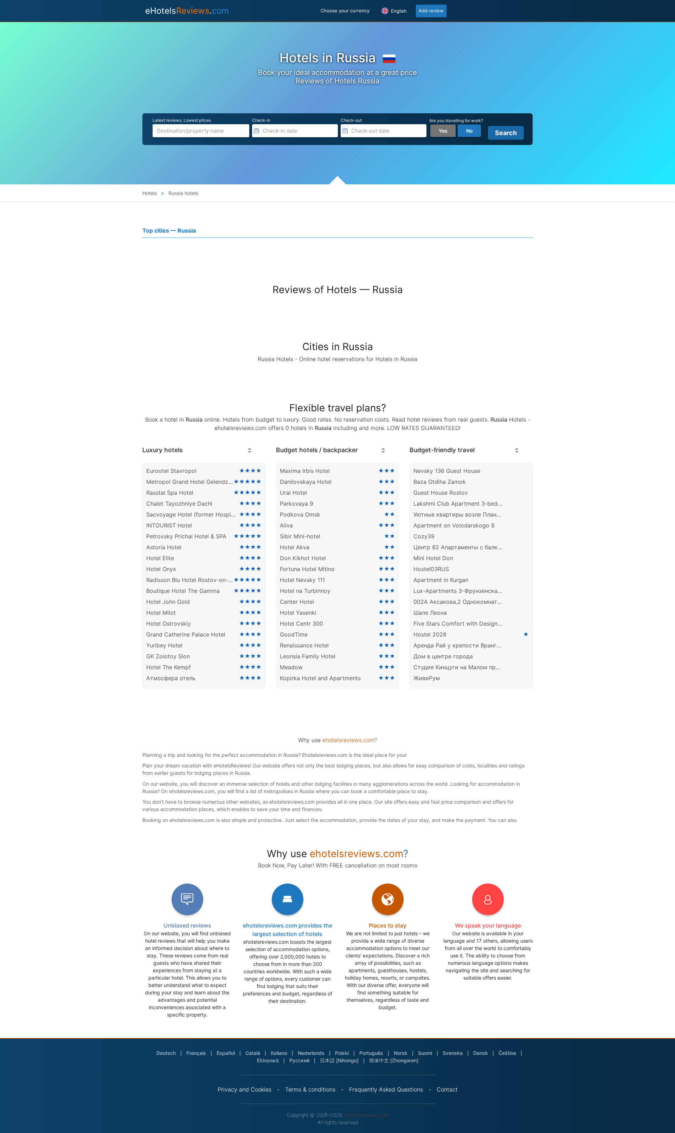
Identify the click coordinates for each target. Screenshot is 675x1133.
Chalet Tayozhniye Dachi (179, 503)
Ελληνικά (268, 1060)
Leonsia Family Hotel (307, 656)
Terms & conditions (310, 1089)
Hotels (149, 193)
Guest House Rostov (440, 492)
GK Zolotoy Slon (168, 656)
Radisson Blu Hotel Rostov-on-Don (189, 579)
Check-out (351, 120)
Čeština (507, 1053)
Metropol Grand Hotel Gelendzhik (189, 481)
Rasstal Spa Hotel (169, 492)
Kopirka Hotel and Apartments (320, 678)
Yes (443, 131)
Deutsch (166, 1053)
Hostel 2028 (429, 634)
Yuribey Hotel (164, 645)
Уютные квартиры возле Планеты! (458, 514)
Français (196, 1053)
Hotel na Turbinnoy (305, 590)
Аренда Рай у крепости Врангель (458, 645)
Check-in (261, 120)
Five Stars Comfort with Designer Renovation (458, 623)
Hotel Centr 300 (301, 623)
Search (506, 133)
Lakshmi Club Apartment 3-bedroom (458, 503)
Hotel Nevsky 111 (302, 579)
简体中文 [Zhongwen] (393, 1060)
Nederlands (311, 1053)
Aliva (286, 525)
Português (371, 1053)
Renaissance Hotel (304, 645)
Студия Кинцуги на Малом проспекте (458, 667)
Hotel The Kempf (168, 667)
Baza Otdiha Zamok (439, 481)
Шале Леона (430, 612)
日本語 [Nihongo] (339, 1060)
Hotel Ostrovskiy (168, 623)
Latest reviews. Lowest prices (182, 120)
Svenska (453, 1053)
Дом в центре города (443, 656)
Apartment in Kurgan (440, 579)
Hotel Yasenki (298, 612)
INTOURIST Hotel (169, 525)
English (398, 11)
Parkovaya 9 (296, 503)
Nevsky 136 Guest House (446, 470)
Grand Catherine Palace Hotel (185, 634)
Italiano (279, 1053)
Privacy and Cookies (244, 1089)
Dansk (480, 1053)
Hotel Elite (160, 558)
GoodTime (294, 634)
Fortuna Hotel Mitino (307, 568)
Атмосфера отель (170, 678)
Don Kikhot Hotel (303, 558)
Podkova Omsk (300, 514)
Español (226, 1053)
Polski (342, 1053)
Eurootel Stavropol (171, 470)
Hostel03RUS (431, 568)
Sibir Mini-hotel (300, 536)
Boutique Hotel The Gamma (183, 590)
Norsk (400, 1053)
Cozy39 (424, 536)
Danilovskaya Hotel (306, 481)
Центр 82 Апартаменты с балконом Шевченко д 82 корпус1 (458, 547)
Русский (299, 1060)
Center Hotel (297, 601)
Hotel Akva (294, 547)
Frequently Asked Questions (386, 1089)
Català (252, 1053)
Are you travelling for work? (456, 120)
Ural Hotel (293, 492)
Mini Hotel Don (433, 558)
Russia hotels (182, 193)
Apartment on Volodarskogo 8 (454, 525)
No (469, 131)
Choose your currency (345, 10)
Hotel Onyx (161, 568)
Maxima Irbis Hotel (305, 470)
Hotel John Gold (168, 601)
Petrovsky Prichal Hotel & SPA (186, 536)
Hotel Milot (161, 612)
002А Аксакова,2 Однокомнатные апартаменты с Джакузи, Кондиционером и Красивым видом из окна (458, 601)
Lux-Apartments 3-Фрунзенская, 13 (458, 590)
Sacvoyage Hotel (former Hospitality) (191, 514)
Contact (447, 1089)
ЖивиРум (426, 678)
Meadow (291, 667)
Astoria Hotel (163, 547)
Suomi (425, 1053)
